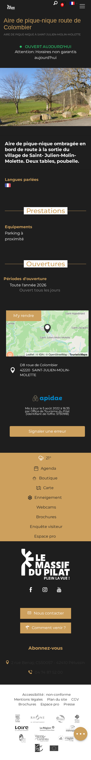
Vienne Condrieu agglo (42, 738)
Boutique (48, 478)
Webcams (46, 507)
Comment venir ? (49, 627)
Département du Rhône (37, 719)
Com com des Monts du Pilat (17, 719)
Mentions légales (28, 699)
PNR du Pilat (22, 738)
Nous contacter (49, 613)
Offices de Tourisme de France (77, 719)
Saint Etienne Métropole (72, 728)
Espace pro (45, 536)
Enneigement (48, 497)
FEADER (66, 738)
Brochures (46, 517)
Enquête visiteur (46, 526)
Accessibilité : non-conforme (46, 694)
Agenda (48, 468)
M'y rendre (23, 315)
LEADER (39, 748)
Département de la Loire (22, 728)
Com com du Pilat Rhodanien (60, 719)
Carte (48, 487)
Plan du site (57, 699)
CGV (75, 699)
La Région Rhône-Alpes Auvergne (47, 728)
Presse (69, 704)
